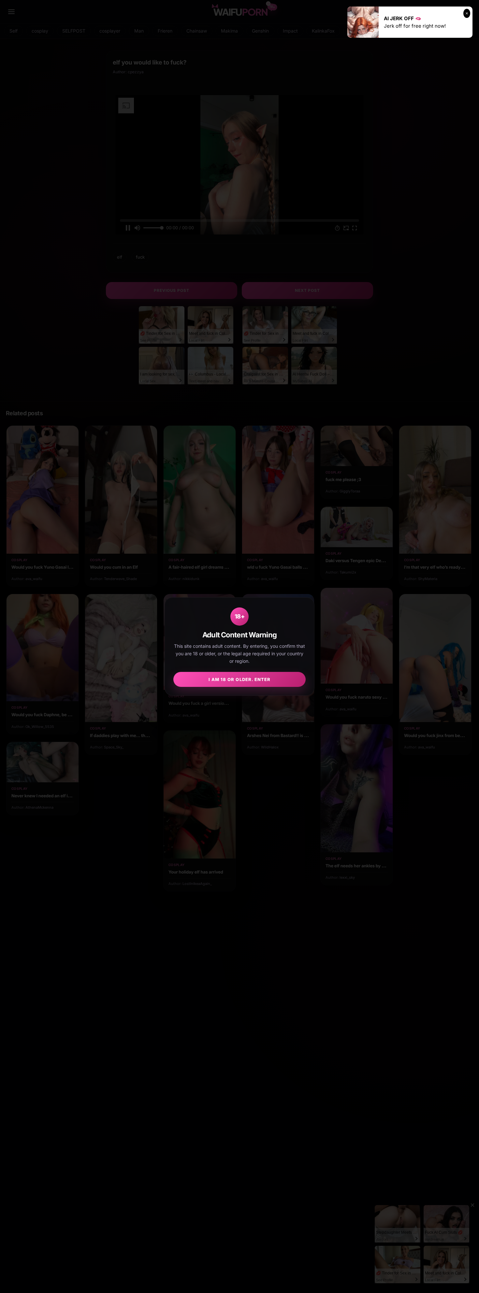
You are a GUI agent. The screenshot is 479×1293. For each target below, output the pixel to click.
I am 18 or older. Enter (239, 679)
